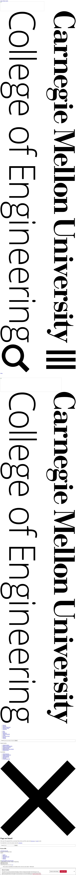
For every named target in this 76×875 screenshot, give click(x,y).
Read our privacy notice (37, 873)
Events (4, 732)
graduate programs (6, 748)
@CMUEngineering (6, 758)
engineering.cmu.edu (4, 850)
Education (4, 726)
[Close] (74, 871)
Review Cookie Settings (54, 871)
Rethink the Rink (6, 750)
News (4, 731)
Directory (4, 737)
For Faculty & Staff (6, 736)
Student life (5, 729)
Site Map (4, 738)
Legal (12, 864)
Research (4, 725)
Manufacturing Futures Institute (8, 749)
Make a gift (5, 855)
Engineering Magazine (7, 747)
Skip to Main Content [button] (4, 0)
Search (2, 740)
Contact (4, 735)
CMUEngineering (6, 753)
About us (4, 857)
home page (33, 841)
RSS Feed (4, 757)
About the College (6, 728)
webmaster (20, 842)
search (37, 841)
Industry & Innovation (6, 727)
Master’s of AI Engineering (7, 746)
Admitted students (6, 745)
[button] (38, 798)
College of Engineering (7, 754)
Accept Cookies (63, 871)
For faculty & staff (6, 856)
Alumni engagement (6, 734)
